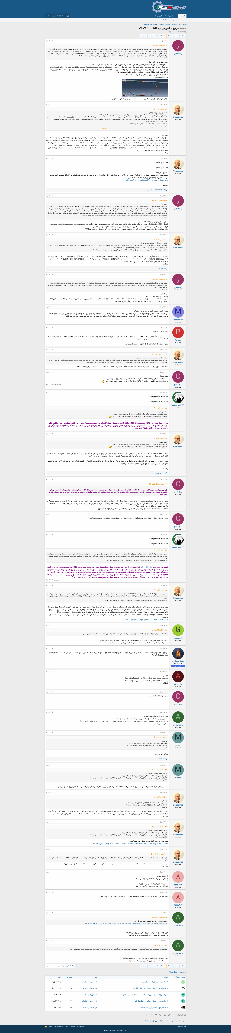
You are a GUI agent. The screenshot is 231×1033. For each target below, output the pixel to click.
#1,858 (48, 892)
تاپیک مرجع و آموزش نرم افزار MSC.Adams (151, 1001)
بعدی (144, 36)
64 (157, 36)
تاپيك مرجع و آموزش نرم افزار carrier (154, 1007)
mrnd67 (178, 745)
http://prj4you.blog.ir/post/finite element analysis (147, 180)
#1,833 (48, 158)
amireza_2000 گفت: (160, 854)
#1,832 (48, 104)
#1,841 (48, 392)
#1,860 (48, 941)
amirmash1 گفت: (161, 770)
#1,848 (48, 648)
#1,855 (48, 822)
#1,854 (48, 792)
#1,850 (48, 692)
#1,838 (48, 327)
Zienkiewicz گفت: (160, 45)
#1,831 (48, 41)
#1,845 (48, 534)
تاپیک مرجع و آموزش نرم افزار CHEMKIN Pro (150, 988)
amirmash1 (178, 725)
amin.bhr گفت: (161, 737)
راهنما (50, 1026)
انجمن (182, 15)
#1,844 (48, 514)
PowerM (178, 340)
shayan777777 (178, 405)
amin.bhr (178, 684)
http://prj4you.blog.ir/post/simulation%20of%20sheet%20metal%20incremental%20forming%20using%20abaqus (126, 923)
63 (161, 36)
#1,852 (48, 733)
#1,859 (48, 913)
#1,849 (48, 671)
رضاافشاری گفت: (161, 109)
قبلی (182, 36)
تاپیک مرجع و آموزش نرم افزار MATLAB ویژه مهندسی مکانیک (145, 994)
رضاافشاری (178, 53)
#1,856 (48, 849)
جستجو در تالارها (168, 20)
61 (168, 36)
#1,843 (48, 479)
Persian (181, 1026)
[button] (165, 16)
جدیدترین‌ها (172, 15)
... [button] (175, 36)
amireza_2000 (178, 661)
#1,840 (48, 372)
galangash (178, 638)
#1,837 (48, 307)
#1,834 (48, 196)
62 (164, 36)
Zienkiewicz (178, 117)
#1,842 (48, 434)
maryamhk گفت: (161, 354)
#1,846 (48, 585)
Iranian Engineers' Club (115, 1031)
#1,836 (48, 275)
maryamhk (178, 319)
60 (171, 36)
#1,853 (48, 765)
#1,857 (48, 872)
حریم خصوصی (58, 1026)
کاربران (159, 15)
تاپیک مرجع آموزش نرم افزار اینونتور (154, 982)
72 (149, 36)
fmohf (182, 32)
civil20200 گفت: (161, 408)
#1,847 (48, 625)
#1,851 (48, 712)
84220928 (178, 884)
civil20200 (178, 384)
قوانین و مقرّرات (70, 1026)
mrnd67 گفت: (162, 945)
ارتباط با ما (80, 1026)
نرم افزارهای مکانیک (89, 982)
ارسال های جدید (181, 20)
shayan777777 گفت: (159, 484)
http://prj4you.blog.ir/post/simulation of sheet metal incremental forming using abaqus (130, 843)
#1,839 (48, 349)
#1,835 (48, 235)
